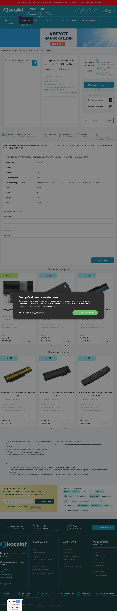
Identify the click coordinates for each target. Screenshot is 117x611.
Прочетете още (52, 306)
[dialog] (58, 305)
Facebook (14, 601)
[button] (32, 313)
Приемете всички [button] (85, 313)
